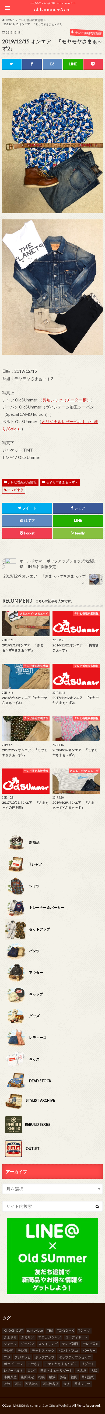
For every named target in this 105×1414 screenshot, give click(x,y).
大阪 (94, 1370)
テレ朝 (8, 1350)
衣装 (7, 1384)
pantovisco (35, 1330)
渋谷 (63, 1377)
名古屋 (81, 1370)
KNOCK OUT (13, 1330)
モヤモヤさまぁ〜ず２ (61, 1364)
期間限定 (27, 1377)
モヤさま (33, 1364)
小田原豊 (10, 1377)
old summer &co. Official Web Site (48, 1405)
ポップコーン (13, 1364)
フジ (7, 1357)
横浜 (52, 1377)
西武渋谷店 (51, 1384)
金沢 (66, 1384)
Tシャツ (84, 1330)
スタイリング (48, 1344)
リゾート (87, 1364)
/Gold (11, 428)
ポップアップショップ (75, 1357)
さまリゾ (27, 1337)
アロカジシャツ (49, 1337)
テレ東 (22, 1350)
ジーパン (27, 1344)
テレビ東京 (15, 490)
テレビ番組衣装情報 (22, 482)
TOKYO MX (65, 1330)
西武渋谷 (31, 1384)
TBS (50, 1330)
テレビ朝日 (70, 1344)
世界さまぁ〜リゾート (56, 1370)
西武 (18, 1384)
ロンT (31, 1370)
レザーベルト (13, 1370)
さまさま (10, 1337)
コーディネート (76, 1337)
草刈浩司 (88, 1377)
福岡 (74, 1377)
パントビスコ (68, 1350)
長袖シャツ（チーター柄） (66, 399)
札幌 (41, 1377)
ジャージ (10, 1344)
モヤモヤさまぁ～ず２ (62, 482)
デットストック (43, 1350)
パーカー (89, 1350)
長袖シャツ (82, 1384)
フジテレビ (23, 1357)
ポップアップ (44, 1357)
